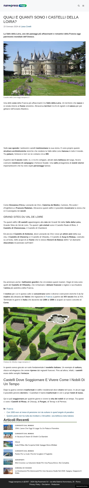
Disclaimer (46, 484)
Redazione (55, 484)
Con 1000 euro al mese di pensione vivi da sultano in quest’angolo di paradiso (40, 412)
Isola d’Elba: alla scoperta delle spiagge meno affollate (36, 445)
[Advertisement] (44, 129)
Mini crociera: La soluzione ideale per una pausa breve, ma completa (42, 463)
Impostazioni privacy (82, 486)
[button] (78, 5)
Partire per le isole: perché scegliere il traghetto (33, 454)
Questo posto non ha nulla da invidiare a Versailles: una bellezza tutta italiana (40, 416)
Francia (49, 297)
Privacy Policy (34, 484)
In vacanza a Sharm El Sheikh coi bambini (31, 437)
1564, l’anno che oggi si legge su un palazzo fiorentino (37, 428)
